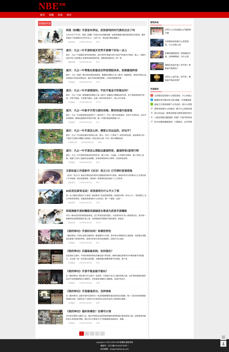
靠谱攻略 (71, 62)
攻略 (51, 14)
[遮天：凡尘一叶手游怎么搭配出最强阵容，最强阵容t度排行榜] (50, 156)
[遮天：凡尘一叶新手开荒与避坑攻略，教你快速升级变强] (50, 116)
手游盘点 (71, 82)
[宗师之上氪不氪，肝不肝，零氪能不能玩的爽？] (157, 78)
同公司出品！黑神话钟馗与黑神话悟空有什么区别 (173, 113)
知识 (69, 14)
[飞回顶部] (223, 344)
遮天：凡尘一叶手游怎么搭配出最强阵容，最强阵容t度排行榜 (102, 150)
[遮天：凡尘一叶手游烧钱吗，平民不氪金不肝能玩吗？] (50, 96)
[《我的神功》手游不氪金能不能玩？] (50, 277)
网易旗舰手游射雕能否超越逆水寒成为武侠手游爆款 (96, 211)
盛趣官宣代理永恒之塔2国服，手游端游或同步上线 (172, 100)
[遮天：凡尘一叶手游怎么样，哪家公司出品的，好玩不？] (50, 136)
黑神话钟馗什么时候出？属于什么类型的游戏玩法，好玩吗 (173, 109)
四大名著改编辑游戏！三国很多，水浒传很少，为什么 (173, 122)
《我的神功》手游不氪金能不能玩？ (87, 271)
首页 (42, 14)
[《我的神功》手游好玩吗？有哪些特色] (50, 236)
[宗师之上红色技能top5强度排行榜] (157, 30)
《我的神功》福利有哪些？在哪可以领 (88, 311)
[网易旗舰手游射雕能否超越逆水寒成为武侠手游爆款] (50, 216)
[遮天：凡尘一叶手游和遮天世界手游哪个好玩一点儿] (50, 56)
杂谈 (60, 14)
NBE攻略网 (120, 342)
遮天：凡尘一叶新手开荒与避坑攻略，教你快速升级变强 (99, 110)
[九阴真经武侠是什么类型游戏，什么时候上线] (157, 42)
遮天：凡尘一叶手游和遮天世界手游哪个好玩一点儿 (96, 50)
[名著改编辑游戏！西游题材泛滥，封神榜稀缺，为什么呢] (157, 54)
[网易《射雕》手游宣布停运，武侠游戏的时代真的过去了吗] (50, 36)
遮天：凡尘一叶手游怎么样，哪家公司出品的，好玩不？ (99, 130)
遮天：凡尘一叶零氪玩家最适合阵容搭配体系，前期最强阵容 (102, 70)
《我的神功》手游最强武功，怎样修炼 (88, 291)
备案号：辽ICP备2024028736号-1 (114, 345)
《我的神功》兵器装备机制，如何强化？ (90, 251)
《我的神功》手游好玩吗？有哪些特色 (88, 231)
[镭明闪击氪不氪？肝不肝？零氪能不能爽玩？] (157, 66)
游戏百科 (71, 202)
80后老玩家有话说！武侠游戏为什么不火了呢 (92, 191)
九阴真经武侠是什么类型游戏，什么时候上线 (173, 96)
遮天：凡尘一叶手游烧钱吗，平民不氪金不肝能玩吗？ (98, 90)
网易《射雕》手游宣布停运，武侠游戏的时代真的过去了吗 (100, 30)
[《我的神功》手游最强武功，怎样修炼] (50, 297)
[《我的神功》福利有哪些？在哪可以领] (50, 317)
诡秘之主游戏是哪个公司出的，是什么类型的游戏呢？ (173, 105)
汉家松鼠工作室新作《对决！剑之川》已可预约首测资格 (99, 170)
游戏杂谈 (71, 42)
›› (102, 333)
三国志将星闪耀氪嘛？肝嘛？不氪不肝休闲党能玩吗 (173, 118)
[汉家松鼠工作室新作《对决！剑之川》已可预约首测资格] (50, 176)
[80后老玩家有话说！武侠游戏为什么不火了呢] (50, 196)
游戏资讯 (71, 182)
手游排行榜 (72, 142)
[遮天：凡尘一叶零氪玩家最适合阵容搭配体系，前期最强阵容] (50, 76)
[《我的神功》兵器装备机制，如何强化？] (50, 256)
